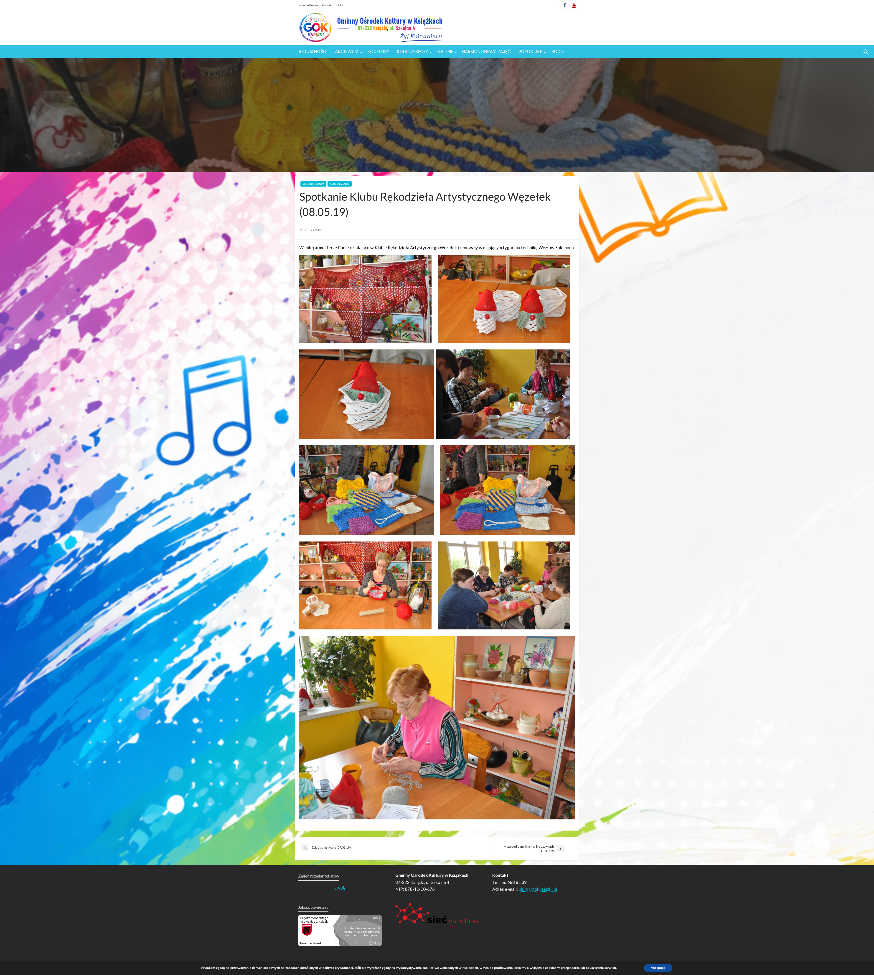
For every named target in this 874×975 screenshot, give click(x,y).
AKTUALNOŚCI (313, 52)
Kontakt (327, 5)
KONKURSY (378, 52)
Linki (340, 5)
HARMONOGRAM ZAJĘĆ (486, 52)
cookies (428, 968)
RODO (557, 52)
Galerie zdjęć (339, 183)
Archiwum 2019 (313, 183)
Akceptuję (658, 968)
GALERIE (445, 52)
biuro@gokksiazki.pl (538, 889)
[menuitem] (313, 51)
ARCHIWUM (346, 52)
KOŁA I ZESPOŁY (412, 52)
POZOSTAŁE (530, 52)
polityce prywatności (338, 968)
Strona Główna (308, 5)
